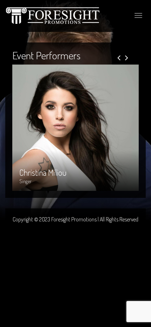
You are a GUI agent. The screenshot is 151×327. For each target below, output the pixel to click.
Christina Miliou (42, 101)
